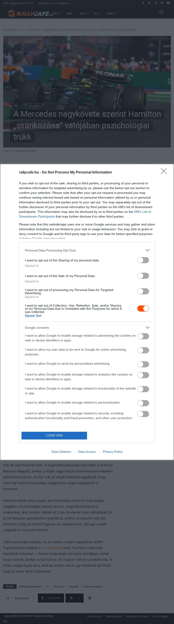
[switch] (143, 260)
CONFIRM (54, 435)
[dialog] (87, 312)
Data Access (87, 451)
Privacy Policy (113, 451)
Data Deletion (61, 451)
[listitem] (87, 250)
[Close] (165, 172)
